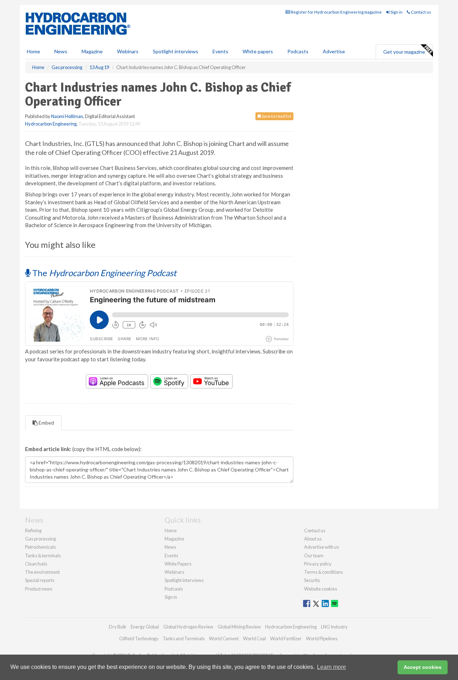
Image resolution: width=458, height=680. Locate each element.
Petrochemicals (40, 547)
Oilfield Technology (139, 638)
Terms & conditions (323, 572)
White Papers (178, 564)
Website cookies (320, 589)
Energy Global (145, 627)
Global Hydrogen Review (188, 627)
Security (312, 580)
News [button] (60, 51)
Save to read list (276, 116)
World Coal (254, 638)
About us (313, 539)
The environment (42, 572)
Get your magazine (404, 52)
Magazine (92, 51)
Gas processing (40, 539)
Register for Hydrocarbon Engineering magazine (336, 12)
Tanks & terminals (43, 555)
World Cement (224, 638)
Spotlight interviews (175, 51)
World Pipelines (321, 638)
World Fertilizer (286, 638)
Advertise (334, 51)
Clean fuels (36, 564)
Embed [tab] (46, 423)
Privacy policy (318, 564)
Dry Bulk (117, 627)
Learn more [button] (331, 667)
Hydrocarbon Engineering (51, 124)
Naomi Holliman (67, 116)
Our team (313, 555)
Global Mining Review (239, 627)
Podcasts (297, 51)
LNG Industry (334, 627)
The (103, 273)
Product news (38, 589)
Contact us (420, 12)
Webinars (127, 51)
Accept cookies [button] (423, 667)
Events (220, 51)
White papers (258, 51)
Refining (33, 530)
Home (33, 51)
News (170, 547)
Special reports (39, 580)
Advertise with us (321, 547)
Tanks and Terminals (184, 638)
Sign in (396, 12)
